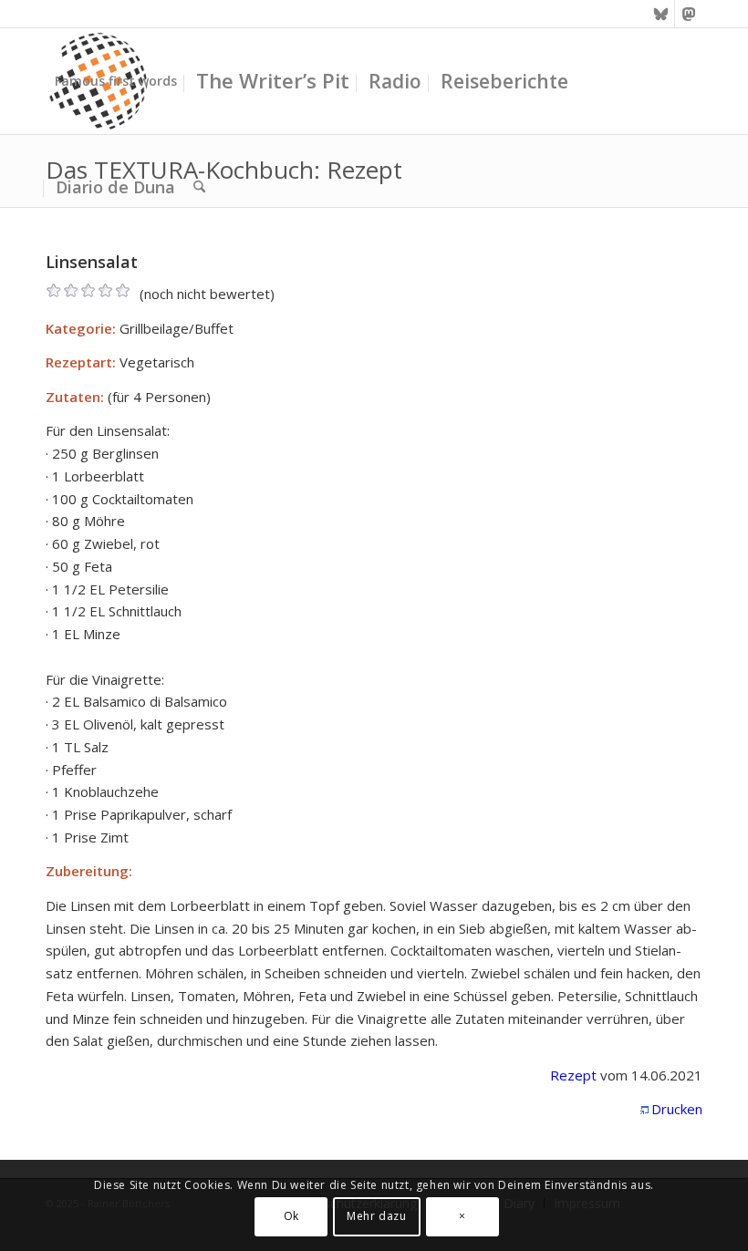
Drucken (676, 1109)
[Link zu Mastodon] (688, 13)
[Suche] (199, 187)
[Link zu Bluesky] (661, 13)
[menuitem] (116, 81)
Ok (291, 1216)
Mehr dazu (376, 1216)
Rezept (573, 1075)
